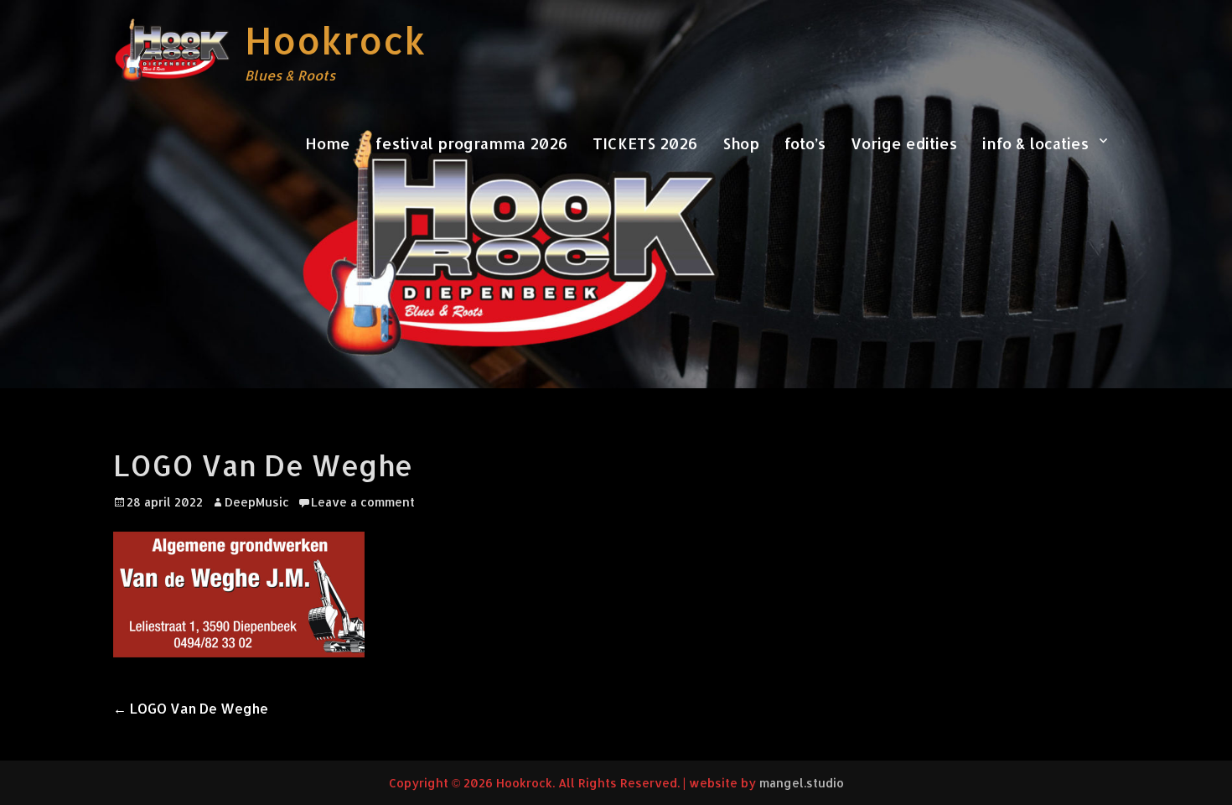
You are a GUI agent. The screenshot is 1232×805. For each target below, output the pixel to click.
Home (327, 143)
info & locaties (1035, 143)
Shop (740, 143)
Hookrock (335, 40)
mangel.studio (801, 783)
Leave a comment (363, 502)
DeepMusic (257, 502)
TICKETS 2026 (645, 143)
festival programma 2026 (471, 143)
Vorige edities (904, 143)
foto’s (805, 143)
